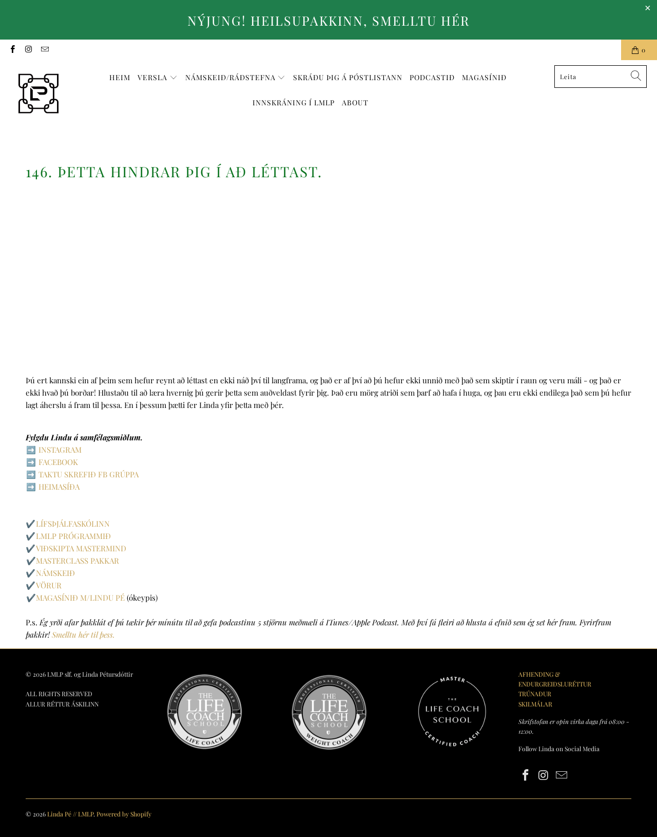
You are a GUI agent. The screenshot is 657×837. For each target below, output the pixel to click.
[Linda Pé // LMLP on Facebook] (12, 50)
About (355, 102)
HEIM (119, 77)
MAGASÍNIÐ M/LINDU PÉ (80, 597)
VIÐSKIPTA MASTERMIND (81, 548)
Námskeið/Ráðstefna (231, 77)
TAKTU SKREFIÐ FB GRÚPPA (88, 474)
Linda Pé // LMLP (70, 814)
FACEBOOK (58, 462)
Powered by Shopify (123, 814)
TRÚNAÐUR (534, 694)
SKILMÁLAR (535, 704)
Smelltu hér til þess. (83, 634)
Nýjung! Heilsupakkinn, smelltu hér (328, 20)
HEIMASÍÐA (59, 486)
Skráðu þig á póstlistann (347, 77)
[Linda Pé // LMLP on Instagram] (28, 50)
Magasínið (484, 77)
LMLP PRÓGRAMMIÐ (73, 536)
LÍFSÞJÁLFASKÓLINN (73, 523)
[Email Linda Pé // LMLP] (44, 50)
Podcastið (432, 77)
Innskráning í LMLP (294, 102)
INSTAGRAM (60, 449)
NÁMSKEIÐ (55, 573)
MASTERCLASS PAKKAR (77, 560)
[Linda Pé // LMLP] (38, 94)
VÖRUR (49, 585)
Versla (153, 77)
